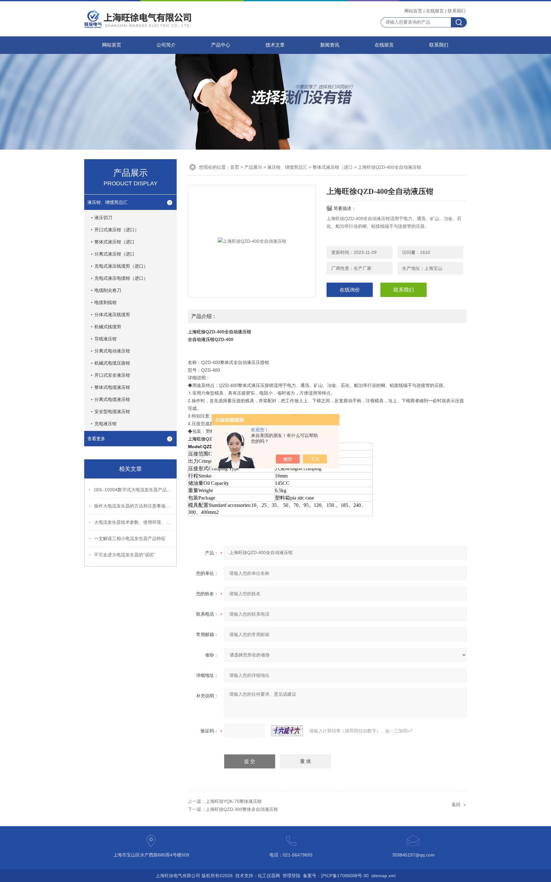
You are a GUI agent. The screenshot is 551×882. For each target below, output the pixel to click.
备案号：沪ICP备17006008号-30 (336, 875)
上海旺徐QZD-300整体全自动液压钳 (242, 809)
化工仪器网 (269, 875)
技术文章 (275, 45)
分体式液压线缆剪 (112, 314)
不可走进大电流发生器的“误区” (124, 554)
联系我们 (457, 10)
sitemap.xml (383, 875)
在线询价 (350, 290)
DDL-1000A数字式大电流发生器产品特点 (134, 489)
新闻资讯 (329, 45)
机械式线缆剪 (107, 326)
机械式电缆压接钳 (112, 363)
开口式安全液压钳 (112, 375)
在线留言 (435, 10)
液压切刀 (103, 217)
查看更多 (96, 438)
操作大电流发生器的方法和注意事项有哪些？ (134, 505)
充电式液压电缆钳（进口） (121, 278)
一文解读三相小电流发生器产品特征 (129, 538)
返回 (456, 804)
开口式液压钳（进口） (116, 229)
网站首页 (413, 10)
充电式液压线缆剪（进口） (121, 266)
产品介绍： (204, 316)
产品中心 (220, 45)
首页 (234, 167)
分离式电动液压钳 (112, 350)
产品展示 (253, 167)
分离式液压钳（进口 (114, 253)
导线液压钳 (105, 338)
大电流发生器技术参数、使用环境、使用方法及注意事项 (134, 522)
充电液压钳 (105, 423)
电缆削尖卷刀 (107, 290)
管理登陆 (291, 875)
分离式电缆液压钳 (112, 399)
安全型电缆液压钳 (112, 411)
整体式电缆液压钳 (112, 387)
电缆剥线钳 (105, 302)
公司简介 (166, 45)
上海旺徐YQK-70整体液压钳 (234, 801)
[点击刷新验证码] (287, 730)
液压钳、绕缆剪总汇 (107, 202)
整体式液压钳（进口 (114, 241)
